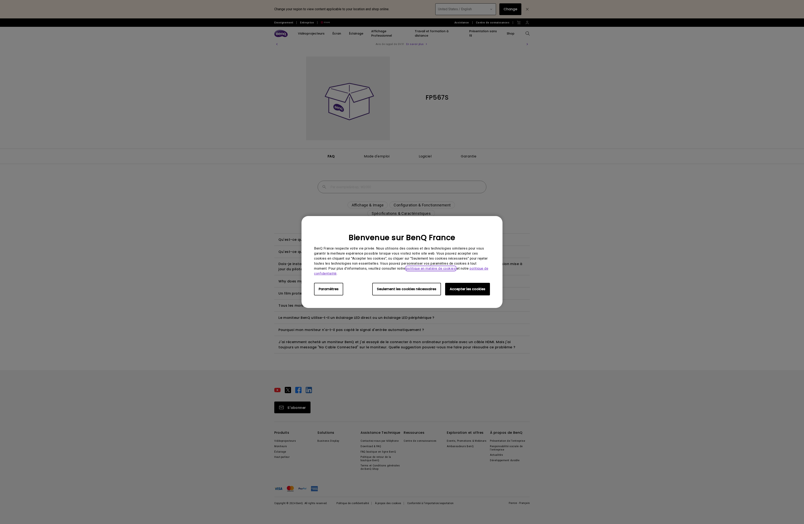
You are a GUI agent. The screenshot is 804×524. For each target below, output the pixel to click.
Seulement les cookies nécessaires (406, 289)
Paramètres (329, 289)
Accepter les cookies (467, 289)
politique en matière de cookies (431, 268)
